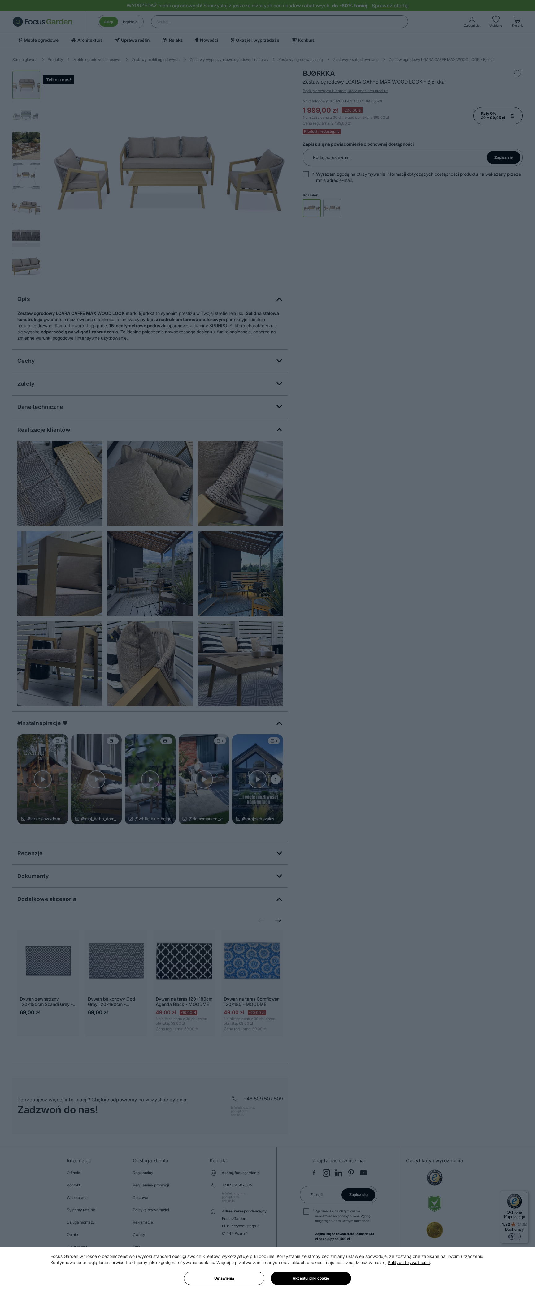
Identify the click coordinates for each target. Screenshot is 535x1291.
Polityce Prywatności (409, 1262)
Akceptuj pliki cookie (311, 1278)
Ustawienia (224, 1278)
